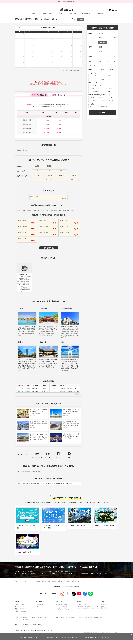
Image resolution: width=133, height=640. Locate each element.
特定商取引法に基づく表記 (67, 617)
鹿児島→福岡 (27, 120)
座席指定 (61, 175)
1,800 (47, 128)
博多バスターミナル (47, 483)
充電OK (73, 179)
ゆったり (49, 175)
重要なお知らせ (20, 604)
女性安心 (37, 179)
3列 (49, 170)
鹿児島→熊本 (27, 128)
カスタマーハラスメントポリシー (24, 619)
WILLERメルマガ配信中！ (64, 610)
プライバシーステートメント (52, 617)
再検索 (103, 112)
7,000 (47, 120)
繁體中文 (28, 625)
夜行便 (49, 166)
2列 (37, 170)
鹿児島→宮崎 (27, 132)
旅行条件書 (32, 617)
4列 (61, 170)
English (18, 625)
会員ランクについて (62, 608)
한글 (23, 625)
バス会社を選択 (102, 106)
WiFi (61, 179)
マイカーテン (73, 175)
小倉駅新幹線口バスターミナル (63, 483)
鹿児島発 (19, 150)
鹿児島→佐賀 (27, 124)
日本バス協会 (20, 471)
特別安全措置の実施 (21, 611)
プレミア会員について (63, 606)
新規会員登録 (40, 604)
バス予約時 (101, 606)
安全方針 (18, 610)
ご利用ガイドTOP (82, 604)
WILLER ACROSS (50, 630)
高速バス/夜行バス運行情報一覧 (66, 1)
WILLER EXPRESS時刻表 (84, 606)
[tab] (39, 95)
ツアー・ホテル (47, 13)
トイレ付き (49, 179)
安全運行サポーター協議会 (33, 471)
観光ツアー (73, 13)
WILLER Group (19, 630)
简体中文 (35, 625)
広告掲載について (98, 617)
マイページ (39, 606)
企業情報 (18, 617)
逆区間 (81, 19)
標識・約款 (40, 617)
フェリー (60, 13)
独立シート (37, 175)
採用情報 (25, 617)
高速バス (34, 13)
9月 (78, 27)
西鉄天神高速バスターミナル (31, 483)
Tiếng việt (41, 625)
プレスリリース (20, 606)
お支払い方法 (24, 454)
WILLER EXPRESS (30, 630)
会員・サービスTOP (62, 604)
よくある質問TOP (103, 604)
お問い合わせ (88, 617)
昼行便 (37, 166)
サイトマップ (80, 617)
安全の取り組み (20, 608)
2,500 (47, 132)
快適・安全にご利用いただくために (86, 608)
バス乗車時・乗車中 (104, 608)
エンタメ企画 (99, 13)
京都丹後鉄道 (86, 13)
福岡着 (25, 150)
